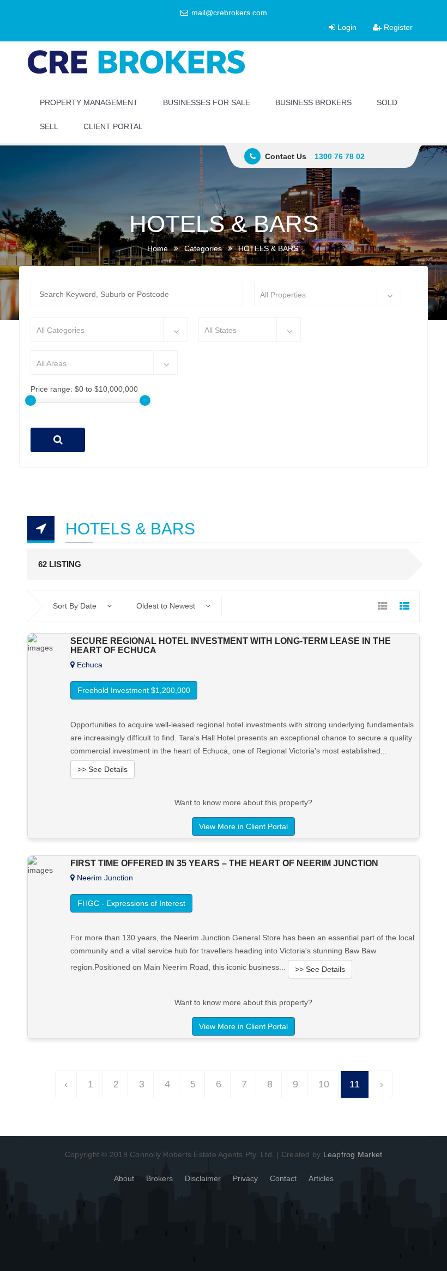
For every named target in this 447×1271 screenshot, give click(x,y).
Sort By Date (76, 605)
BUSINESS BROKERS (313, 102)
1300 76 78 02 (340, 156)
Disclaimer (203, 1178)
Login (346, 27)
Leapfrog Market (353, 1154)
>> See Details (102, 769)
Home (157, 248)
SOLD (387, 102)
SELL (49, 126)
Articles (321, 1178)
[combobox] (328, 294)
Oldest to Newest (166, 605)
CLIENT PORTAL (113, 126)
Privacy (245, 1178)
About (124, 1178)
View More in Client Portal (243, 826)
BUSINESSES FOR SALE (206, 102)
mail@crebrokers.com (228, 12)
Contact (283, 1178)
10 (323, 1084)
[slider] (30, 400)
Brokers (159, 1178)
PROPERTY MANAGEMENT (89, 102)
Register (397, 27)
